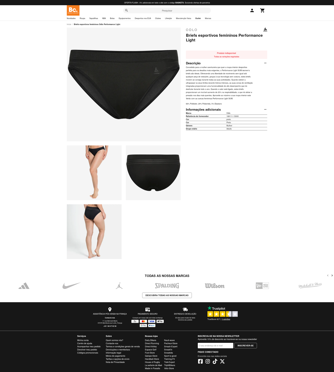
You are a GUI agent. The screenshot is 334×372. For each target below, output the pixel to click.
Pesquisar (167, 10)
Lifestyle (168, 18)
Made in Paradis (152, 368)
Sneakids (168, 352)
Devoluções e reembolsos (118, 349)
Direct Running (152, 343)
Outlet (198, 18)
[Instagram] (207, 362)
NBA (104, 18)
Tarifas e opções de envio (117, 358)
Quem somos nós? (114, 340)
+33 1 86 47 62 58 (109, 326)
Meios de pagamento (115, 355)
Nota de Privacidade (115, 362)
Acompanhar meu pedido (89, 346)
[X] (222, 362)
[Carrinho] (262, 10)
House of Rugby (152, 362)
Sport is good (170, 355)
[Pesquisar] (126, 10)
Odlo (192, 30)
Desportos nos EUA (143, 18)
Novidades (71, 18)
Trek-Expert (169, 362)
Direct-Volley (151, 346)
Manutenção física (183, 18)
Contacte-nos (110, 318)
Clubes (158, 18)
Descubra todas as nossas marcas (167, 295)
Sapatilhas (93, 18)
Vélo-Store (169, 368)
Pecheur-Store (170, 343)
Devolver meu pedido (87, 349)
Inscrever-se (246, 345)
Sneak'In (168, 349)
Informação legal (113, 352)
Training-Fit (169, 358)
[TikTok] (215, 362)
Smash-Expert (170, 346)
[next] (332, 276)
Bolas (112, 18)
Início (69, 24)
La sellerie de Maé (153, 365)
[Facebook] (200, 362)
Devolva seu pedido (185, 320)
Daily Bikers (150, 340)
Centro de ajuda (84, 343)
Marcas (208, 18)
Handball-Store (152, 358)
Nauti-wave (169, 340)
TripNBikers (169, 365)
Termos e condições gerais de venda (123, 346)
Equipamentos (125, 18)
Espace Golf (150, 349)
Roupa (82, 18)
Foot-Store (150, 352)
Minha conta (83, 340)
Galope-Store (151, 355)
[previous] (328, 276)
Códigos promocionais (87, 352)
